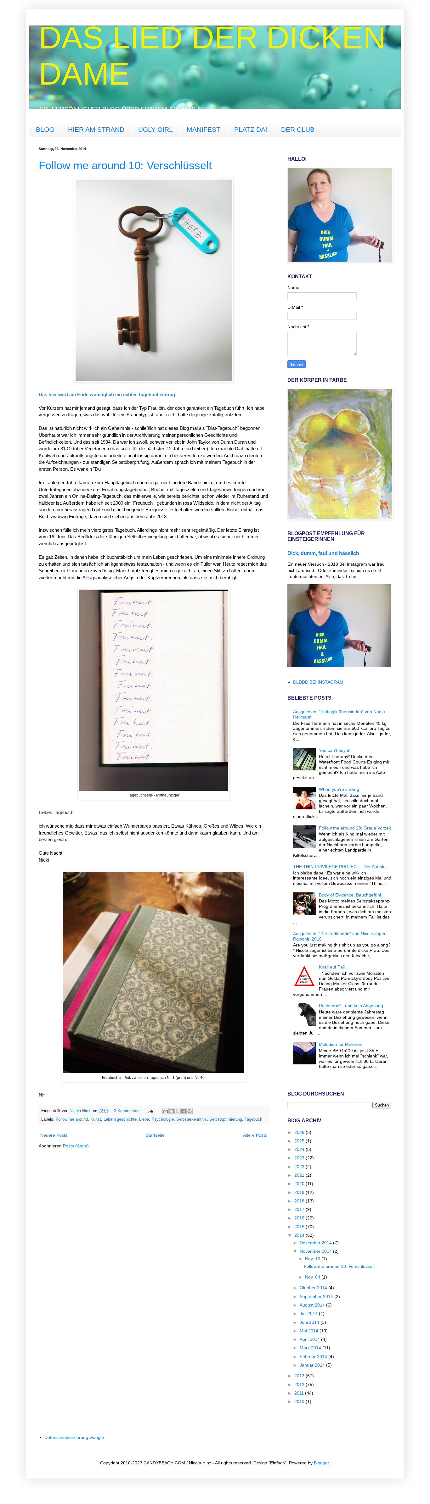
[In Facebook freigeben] (183, 1111)
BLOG (45, 129)
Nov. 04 (313, 1276)
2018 (300, 1200)
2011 (299, 1393)
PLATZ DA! (250, 129)
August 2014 (313, 1304)
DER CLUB (297, 129)
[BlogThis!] (171, 1111)
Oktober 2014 (314, 1287)
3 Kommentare (127, 1111)
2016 (300, 1217)
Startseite (155, 1135)
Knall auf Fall (332, 966)
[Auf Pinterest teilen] (189, 1111)
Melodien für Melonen (340, 1044)
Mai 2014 (310, 1330)
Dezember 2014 (316, 1242)
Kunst (95, 1119)
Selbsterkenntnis (191, 1119)
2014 (300, 1235)
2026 (300, 1132)
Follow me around (72, 1119)
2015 (300, 1226)
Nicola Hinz (81, 1111)
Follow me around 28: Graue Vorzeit (355, 827)
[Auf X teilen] (177, 1111)
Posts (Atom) (76, 1145)
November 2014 (316, 1251)
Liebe (144, 1119)
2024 (300, 1149)
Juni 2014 (310, 1322)
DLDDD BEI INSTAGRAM (318, 682)
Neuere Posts (53, 1135)
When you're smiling (339, 789)
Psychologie (162, 1119)
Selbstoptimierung (225, 1119)
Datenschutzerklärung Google (74, 1437)
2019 (300, 1192)
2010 (300, 1401)
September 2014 (317, 1296)
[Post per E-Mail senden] (150, 1111)
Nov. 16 (313, 1258)
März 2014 (311, 1347)
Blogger (321, 1462)
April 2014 (310, 1339)
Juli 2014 (309, 1313)
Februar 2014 (314, 1356)
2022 (300, 1166)
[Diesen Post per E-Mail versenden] (165, 1111)
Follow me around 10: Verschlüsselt (125, 165)
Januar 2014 (313, 1365)
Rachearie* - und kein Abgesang (351, 1005)
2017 (300, 1209)
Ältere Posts (255, 1135)
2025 (300, 1140)
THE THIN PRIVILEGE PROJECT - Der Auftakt (339, 866)
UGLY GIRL (155, 129)
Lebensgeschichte (120, 1119)
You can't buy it (334, 750)
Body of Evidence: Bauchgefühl (350, 894)
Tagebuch (253, 1119)
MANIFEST (203, 129)
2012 (300, 1384)
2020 (300, 1183)
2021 (300, 1175)
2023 (300, 1157)
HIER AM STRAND (96, 129)
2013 (300, 1375)
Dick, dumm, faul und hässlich (323, 553)
